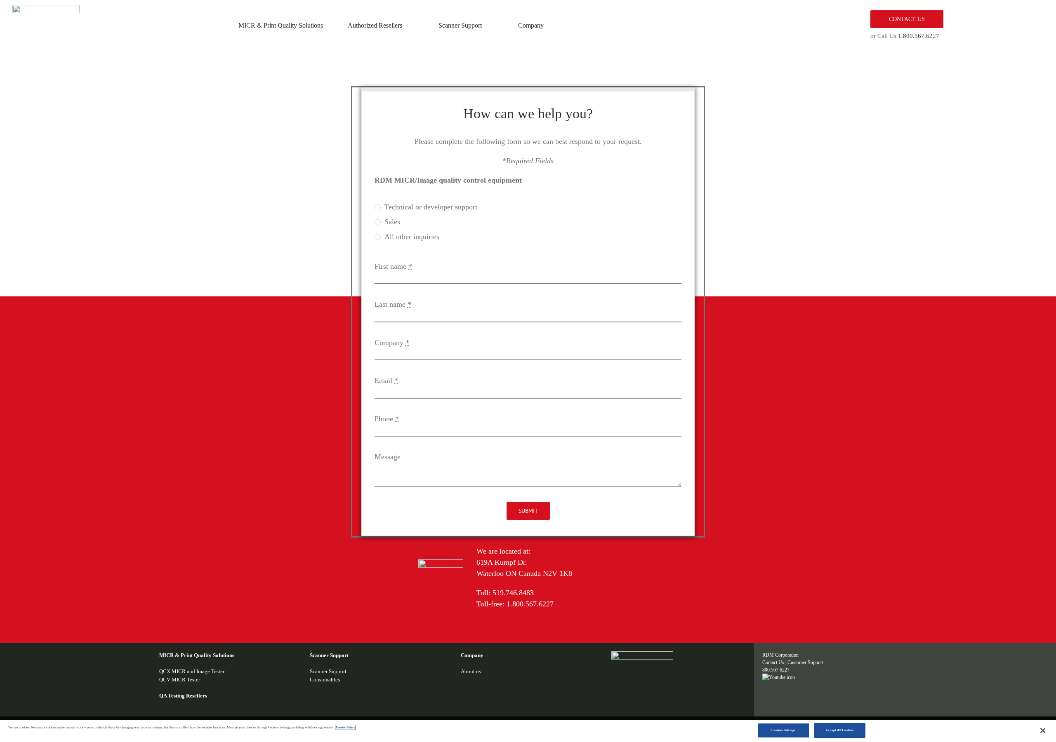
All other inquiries (411, 236)
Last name (393, 304)
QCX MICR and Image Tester (191, 671)
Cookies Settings (783, 730)
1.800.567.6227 (918, 36)
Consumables (325, 679)
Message (388, 457)
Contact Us (773, 662)
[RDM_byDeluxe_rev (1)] (642, 655)
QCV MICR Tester (179, 679)
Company (392, 342)
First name (393, 266)
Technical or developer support (430, 207)
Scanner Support (328, 671)
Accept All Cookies (839, 730)
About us (471, 671)
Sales (392, 222)
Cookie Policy (345, 727)
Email (386, 380)
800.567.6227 (776, 670)
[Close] (1043, 730)
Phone (387, 419)
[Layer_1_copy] (46, 9)
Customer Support (805, 662)
